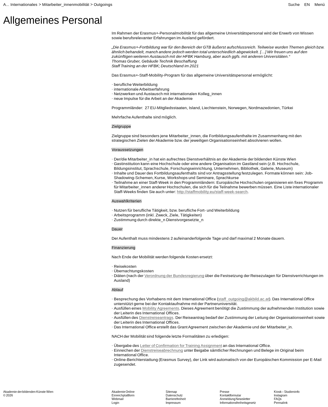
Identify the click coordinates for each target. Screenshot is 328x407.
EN (307, 4)
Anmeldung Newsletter (235, 399)
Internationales (23, 4)
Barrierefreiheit (176, 399)
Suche (294, 4)
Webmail (118, 399)
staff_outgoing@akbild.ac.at (243, 299)
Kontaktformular (230, 395)
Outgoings (103, 4)
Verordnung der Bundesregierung (174, 275)
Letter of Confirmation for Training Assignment (181, 345)
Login (115, 402)
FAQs (277, 399)
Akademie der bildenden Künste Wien (28, 391)
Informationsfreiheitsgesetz (238, 402)
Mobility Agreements (160, 308)
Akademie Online (123, 391)
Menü (320, 4)
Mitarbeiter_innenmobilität (65, 4)
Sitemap (171, 391)
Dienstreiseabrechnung (162, 350)
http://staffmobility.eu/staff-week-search (212, 191)
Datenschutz (174, 395)
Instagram (280, 395)
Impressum (173, 402)
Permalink (281, 402)
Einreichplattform (123, 395)
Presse (224, 391)
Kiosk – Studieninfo (287, 391)
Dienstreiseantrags (156, 317)
